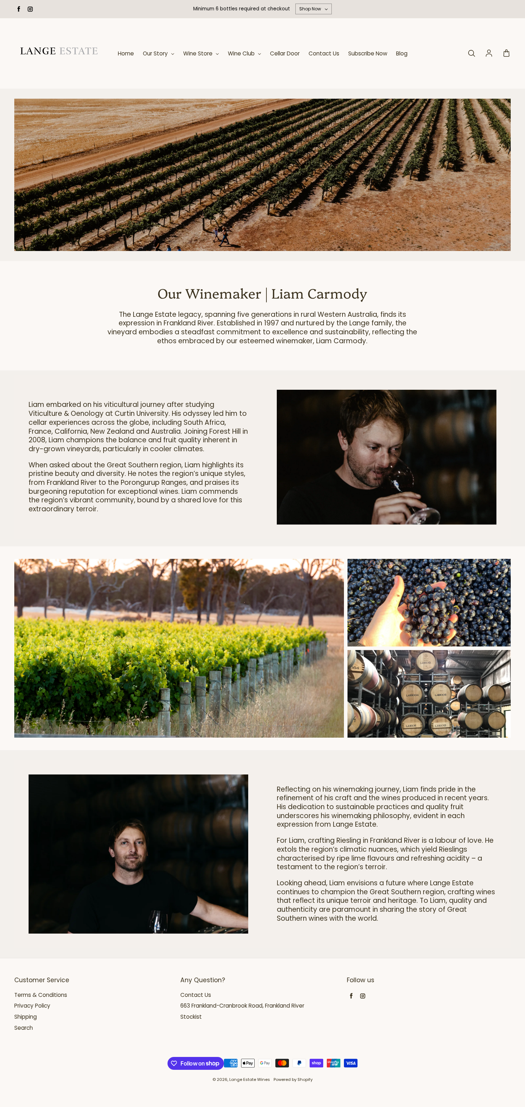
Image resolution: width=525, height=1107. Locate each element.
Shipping (25, 1016)
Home (126, 53)
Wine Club (242, 53)
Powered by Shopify (293, 1079)
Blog (402, 53)
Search (23, 1028)
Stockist (191, 1016)
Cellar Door (285, 53)
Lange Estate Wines (249, 1079)
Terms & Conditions (40, 995)
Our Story (156, 53)
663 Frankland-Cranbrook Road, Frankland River (242, 1005)
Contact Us (324, 53)
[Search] (471, 53)
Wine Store (198, 53)
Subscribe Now (367, 53)
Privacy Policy (32, 1005)
